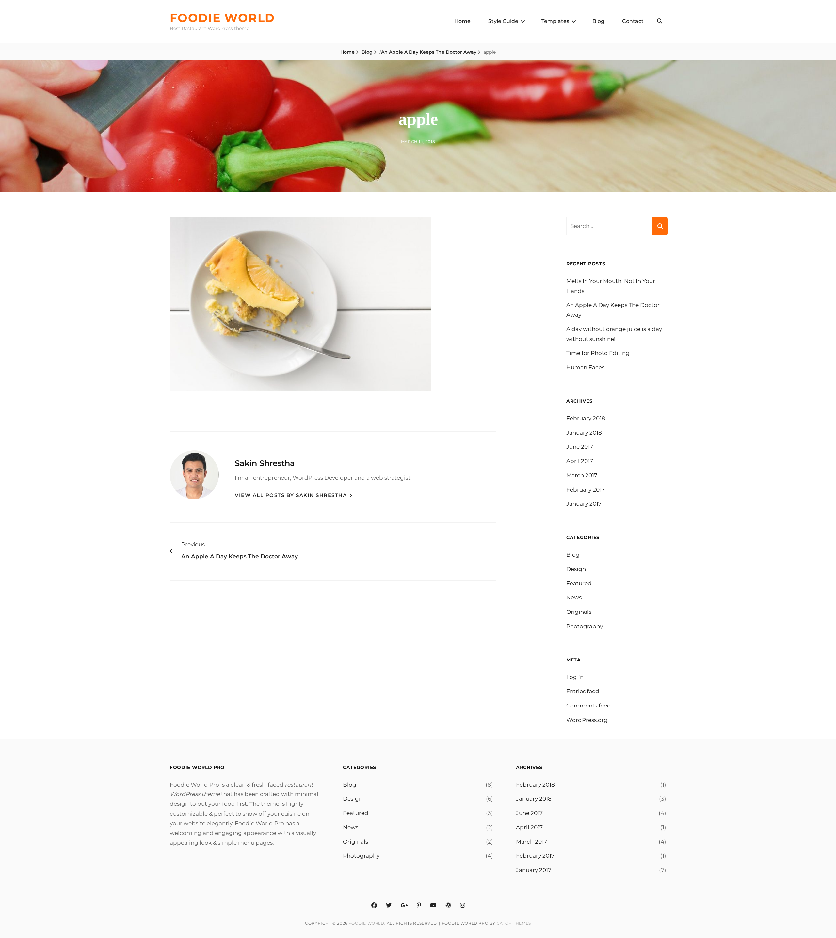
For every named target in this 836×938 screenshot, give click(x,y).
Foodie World (222, 18)
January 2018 (584, 432)
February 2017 (585, 489)
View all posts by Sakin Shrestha (292, 495)
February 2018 (585, 418)
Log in (575, 677)
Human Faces (585, 367)
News (574, 597)
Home (462, 21)
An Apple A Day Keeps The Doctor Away (428, 52)
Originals (578, 612)
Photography (584, 626)
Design (576, 569)
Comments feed (588, 705)
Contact (633, 21)
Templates (555, 21)
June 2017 (579, 446)
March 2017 (581, 475)
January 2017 (584, 504)
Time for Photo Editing (598, 353)
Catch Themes (514, 923)
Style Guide (503, 21)
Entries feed (582, 691)
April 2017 (579, 461)
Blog (598, 21)
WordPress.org (587, 720)
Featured (579, 583)
